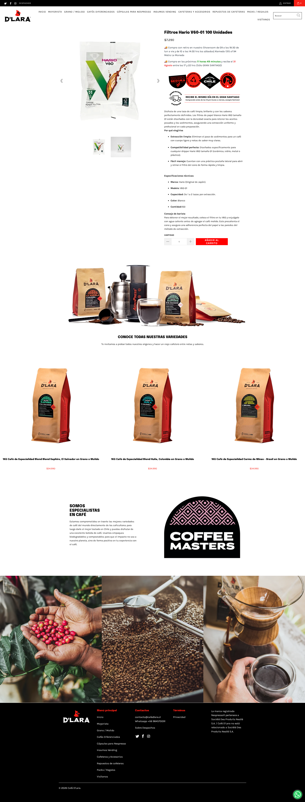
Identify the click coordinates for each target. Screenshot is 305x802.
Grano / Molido (74, 11)
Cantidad (169, 235)
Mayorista (55, 11)
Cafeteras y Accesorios (194, 11)
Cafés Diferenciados (101, 11)
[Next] (158, 81)
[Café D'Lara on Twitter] (5, 3)
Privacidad (179, 717)
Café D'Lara (74, 787)
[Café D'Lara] (17, 15)
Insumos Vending (164, 11)
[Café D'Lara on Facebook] (10, 3)
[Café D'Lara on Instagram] (15, 3)
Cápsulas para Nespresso (134, 11)
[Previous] (62, 81)
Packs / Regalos (257, 11)
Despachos (25, 3)
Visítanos (264, 19)
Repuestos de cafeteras (229, 11)
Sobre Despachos (145, 727)
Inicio (42, 11)
